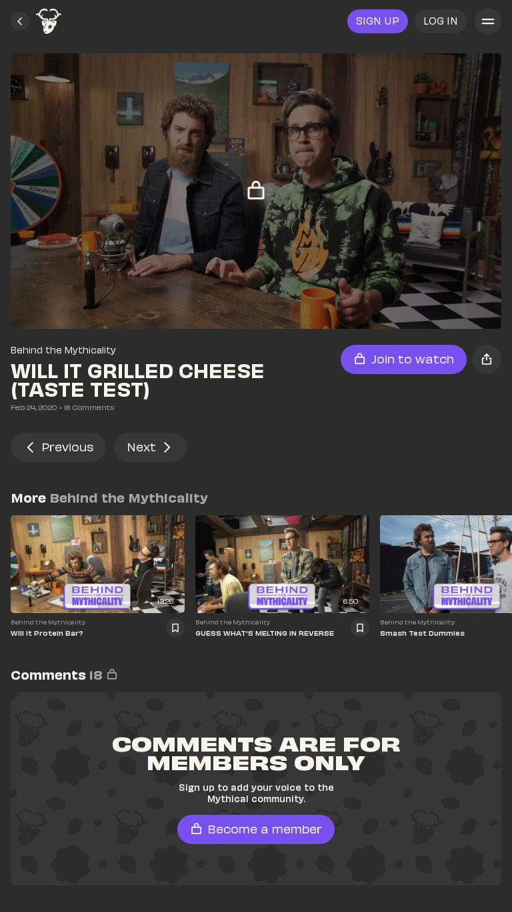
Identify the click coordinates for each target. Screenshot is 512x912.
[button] (20, 21)
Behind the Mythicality (63, 350)
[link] (48, 21)
